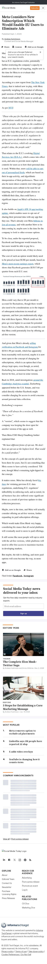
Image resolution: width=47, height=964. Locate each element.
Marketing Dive (28, 907)
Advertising (27, 877)
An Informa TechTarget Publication (23, 2)
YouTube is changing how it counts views (24, 761)
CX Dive (25, 903)
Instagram (29, 576)
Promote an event (30, 885)
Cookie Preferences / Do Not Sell (16, 954)
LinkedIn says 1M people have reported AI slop (25, 743)
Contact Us (7, 883)
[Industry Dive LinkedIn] (4, 860)
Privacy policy (8, 951)
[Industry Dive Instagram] (19, 860)
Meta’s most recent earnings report (17, 263)
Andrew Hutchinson (12, 39)
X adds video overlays (21, 751)
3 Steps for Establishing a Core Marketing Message (22, 707)
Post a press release (20, 839)
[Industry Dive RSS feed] (30, 860)
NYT (11, 107)
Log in (24, 890)
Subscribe (35, 8)
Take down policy (36, 951)
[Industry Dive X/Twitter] (14, 860)
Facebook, (18, 576)
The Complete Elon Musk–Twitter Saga (20, 663)
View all (6, 839)
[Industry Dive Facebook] (9, 860)
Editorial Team (8, 879)
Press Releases (8, 898)
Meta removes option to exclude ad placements (22, 732)
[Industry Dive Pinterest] (25, 860)
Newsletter (6, 887)
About (4, 875)
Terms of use (21, 951)
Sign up (23, 613)
